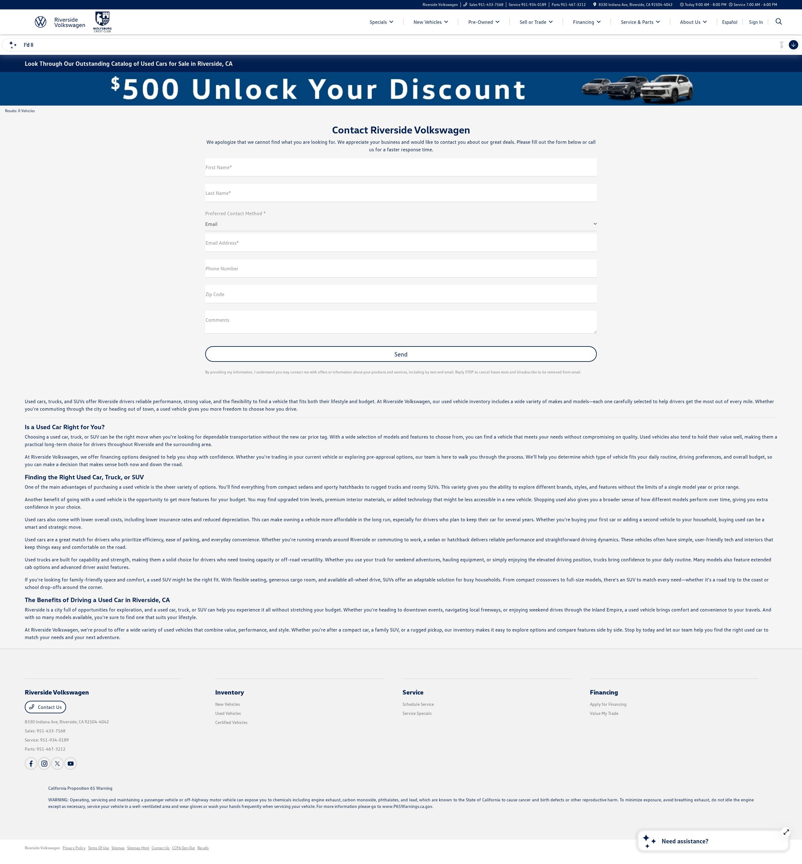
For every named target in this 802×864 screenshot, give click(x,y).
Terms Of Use (98, 848)
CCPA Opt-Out (183, 848)
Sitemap (118, 848)
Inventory (229, 692)
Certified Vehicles (231, 722)
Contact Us (49, 707)
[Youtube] (70, 763)
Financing (604, 692)
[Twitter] (57, 763)
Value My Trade (604, 713)
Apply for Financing (608, 704)
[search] (779, 22)
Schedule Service (418, 704)
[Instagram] (44, 763)
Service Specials (417, 713)
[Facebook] (31, 763)
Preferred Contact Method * (235, 213)
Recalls (203, 848)
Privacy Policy (74, 848)
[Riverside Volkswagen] (79, 21)
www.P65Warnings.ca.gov (407, 806)
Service (413, 692)
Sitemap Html (138, 848)
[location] (594, 4)
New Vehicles (227, 704)
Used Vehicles (228, 713)
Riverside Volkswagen (42, 848)
